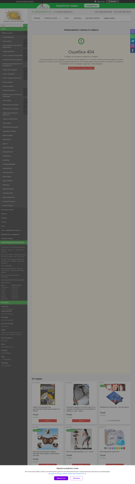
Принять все (61, 478)
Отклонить (76, 478)
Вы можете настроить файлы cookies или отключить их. (67, 473)
